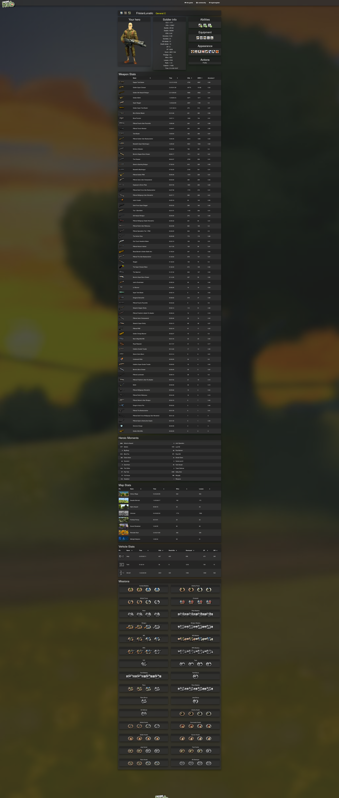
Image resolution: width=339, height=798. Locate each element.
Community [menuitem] (202, 3)
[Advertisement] (169, 775)
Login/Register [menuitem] (215, 3)
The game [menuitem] (190, 3)
